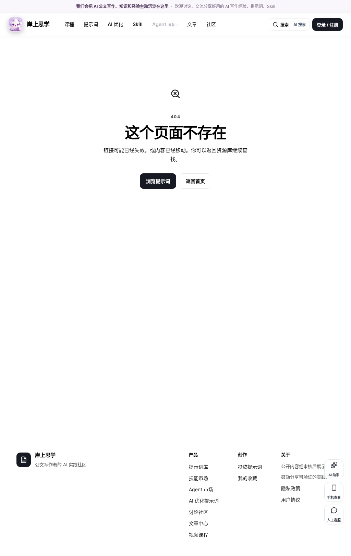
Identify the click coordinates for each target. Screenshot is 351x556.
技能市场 (198, 478)
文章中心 (198, 523)
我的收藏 (247, 478)
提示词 (91, 24)
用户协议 (290, 500)
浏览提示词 (158, 181)
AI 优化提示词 (204, 501)
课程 (69, 24)
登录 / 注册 (327, 24)
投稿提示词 (250, 467)
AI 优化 (115, 24)
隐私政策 (290, 488)
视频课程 (198, 535)
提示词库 (198, 467)
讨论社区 (198, 512)
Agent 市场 (201, 489)
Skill (138, 24)
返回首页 (195, 181)
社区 (211, 24)
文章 (192, 24)
